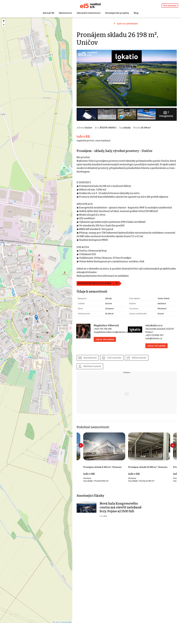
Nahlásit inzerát (92, 366)
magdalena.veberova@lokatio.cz (111, 332)
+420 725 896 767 (154, 335)
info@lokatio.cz (153, 338)
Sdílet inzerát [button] (139, 357)
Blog (136, 12)
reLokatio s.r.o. (154, 325)
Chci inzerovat (169, 5)
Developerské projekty (117, 12)
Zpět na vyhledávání (127, 23)
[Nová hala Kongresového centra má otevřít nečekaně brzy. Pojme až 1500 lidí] (86, 507)
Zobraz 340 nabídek (105, 339)
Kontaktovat (90, 357)
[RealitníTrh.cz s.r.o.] (90, 5)
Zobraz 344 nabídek (156, 345)
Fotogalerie (166, 114)
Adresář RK (48, 12)
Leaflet (56, 622)
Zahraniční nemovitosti (88, 12)
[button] (36, 317)
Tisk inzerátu (114, 357)
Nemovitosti (65, 12)
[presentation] (81, 445)
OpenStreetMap (66, 622)
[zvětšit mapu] (70, 328)
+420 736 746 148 (103, 329)
